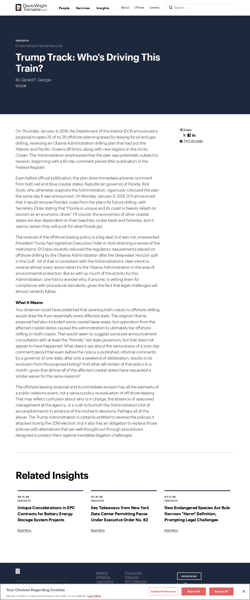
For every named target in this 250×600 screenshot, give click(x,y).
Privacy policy (133, 573)
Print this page (193, 141)
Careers (154, 7)
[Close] (243, 591)
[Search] (170, 7)
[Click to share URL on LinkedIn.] (193, 135)
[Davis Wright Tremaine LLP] (31, 7)
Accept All (221, 591)
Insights (102, 8)
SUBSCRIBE (189, 576)
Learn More (94, 595)
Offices (139, 7)
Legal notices (104, 581)
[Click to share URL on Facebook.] (189, 135)
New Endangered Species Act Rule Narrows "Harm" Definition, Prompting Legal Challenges (197, 513)
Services (83, 8)
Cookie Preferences (163, 591)
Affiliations (103, 577)
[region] (125, 592)
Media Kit (102, 573)
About (125, 7)
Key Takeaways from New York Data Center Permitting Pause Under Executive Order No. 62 (120, 513)
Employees (132, 577)
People (64, 8)
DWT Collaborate (136, 581)
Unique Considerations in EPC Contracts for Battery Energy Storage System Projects (46, 513)
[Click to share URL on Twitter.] (184, 135)
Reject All (194, 591)
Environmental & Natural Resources (39, 46)
